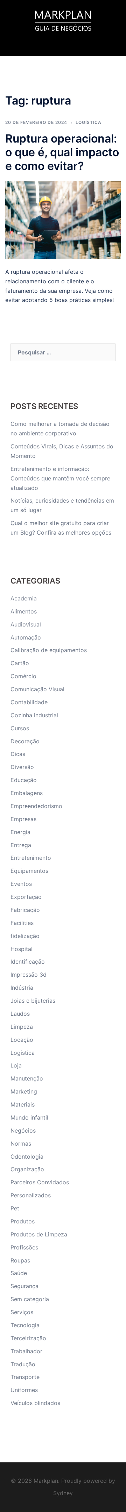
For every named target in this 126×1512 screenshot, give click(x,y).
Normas (20, 1143)
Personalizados (30, 1195)
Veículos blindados (35, 1402)
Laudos (20, 1013)
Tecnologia (25, 1325)
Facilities (22, 922)
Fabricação (25, 909)
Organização (27, 1169)
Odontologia (26, 1156)
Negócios (23, 1130)
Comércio (23, 676)
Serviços (21, 1312)
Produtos (22, 1221)
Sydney (63, 1493)
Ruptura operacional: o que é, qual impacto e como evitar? (62, 152)
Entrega (20, 845)
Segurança (24, 1286)
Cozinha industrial (34, 715)
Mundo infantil (29, 1117)
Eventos (21, 883)
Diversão (22, 766)
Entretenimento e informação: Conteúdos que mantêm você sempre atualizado (60, 478)
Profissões (24, 1247)
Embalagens (26, 792)
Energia (20, 832)
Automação (25, 637)
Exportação (26, 896)
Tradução (22, 1364)
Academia (23, 598)
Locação (21, 1039)
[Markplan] (63, 19)
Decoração (25, 741)
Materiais (22, 1104)
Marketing (23, 1091)
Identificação (27, 961)
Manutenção (26, 1078)
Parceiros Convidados (39, 1182)
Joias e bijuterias (32, 1000)
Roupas (20, 1260)
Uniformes (24, 1389)
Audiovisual (25, 624)
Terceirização (28, 1338)
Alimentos (23, 611)
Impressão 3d (28, 974)
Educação (23, 779)
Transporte (25, 1376)
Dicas (17, 753)
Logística (89, 122)
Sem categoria (29, 1299)
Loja (16, 1065)
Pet (14, 1208)
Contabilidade (29, 702)
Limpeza (21, 1026)
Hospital (21, 948)
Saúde (18, 1273)
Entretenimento (30, 857)
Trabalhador (26, 1351)
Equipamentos (29, 870)
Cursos (19, 728)
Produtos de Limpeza (38, 1234)
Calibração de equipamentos (48, 650)
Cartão (19, 663)
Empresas (23, 819)
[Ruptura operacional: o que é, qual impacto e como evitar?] (63, 219)
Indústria (21, 987)
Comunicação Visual (37, 689)
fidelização (25, 935)
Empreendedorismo (36, 805)
